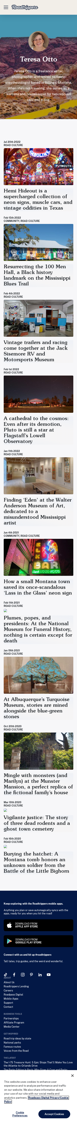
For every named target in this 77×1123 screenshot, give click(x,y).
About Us (9, 982)
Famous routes (12, 1046)
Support (8, 1002)
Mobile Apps (11, 998)
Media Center (12, 1026)
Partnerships (11, 1018)
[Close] (72, 1075)
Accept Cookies (54, 1114)
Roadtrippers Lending (16, 986)
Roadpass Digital (13, 994)
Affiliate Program (14, 1022)
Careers (8, 990)
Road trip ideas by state (17, 1038)
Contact (8, 1007)
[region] (38, 1096)
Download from (26, 925)
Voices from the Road (16, 1050)
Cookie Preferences (20, 1114)
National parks (12, 1042)
